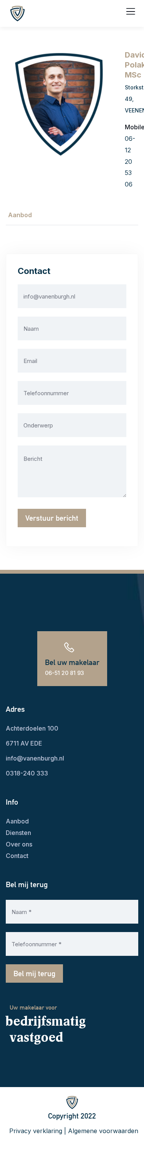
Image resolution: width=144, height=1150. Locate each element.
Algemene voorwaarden (103, 1131)
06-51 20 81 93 (64, 673)
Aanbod (20, 215)
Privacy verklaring (35, 1131)
